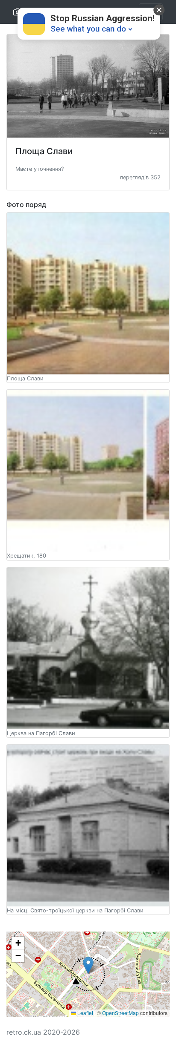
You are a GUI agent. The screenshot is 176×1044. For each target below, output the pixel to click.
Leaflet (84, 1012)
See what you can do (88, 29)
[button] (39, 168)
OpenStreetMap (120, 1012)
